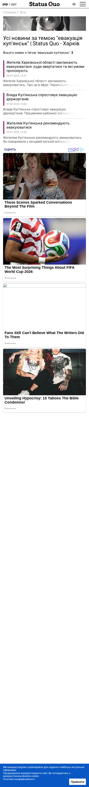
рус (14, 4)
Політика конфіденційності (19, 779)
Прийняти (77, 781)
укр (5, 4)
